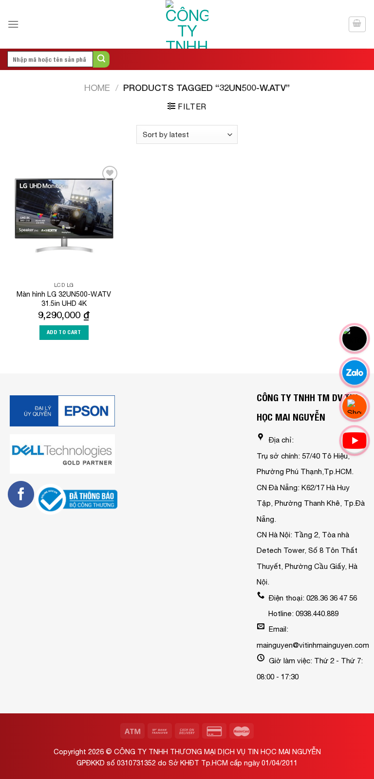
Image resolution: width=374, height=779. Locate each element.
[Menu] (13, 24)
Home (97, 87)
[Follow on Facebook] (21, 494)
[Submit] (101, 59)
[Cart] (357, 24)
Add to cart (64, 332)
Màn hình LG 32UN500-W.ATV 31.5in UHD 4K (64, 298)
